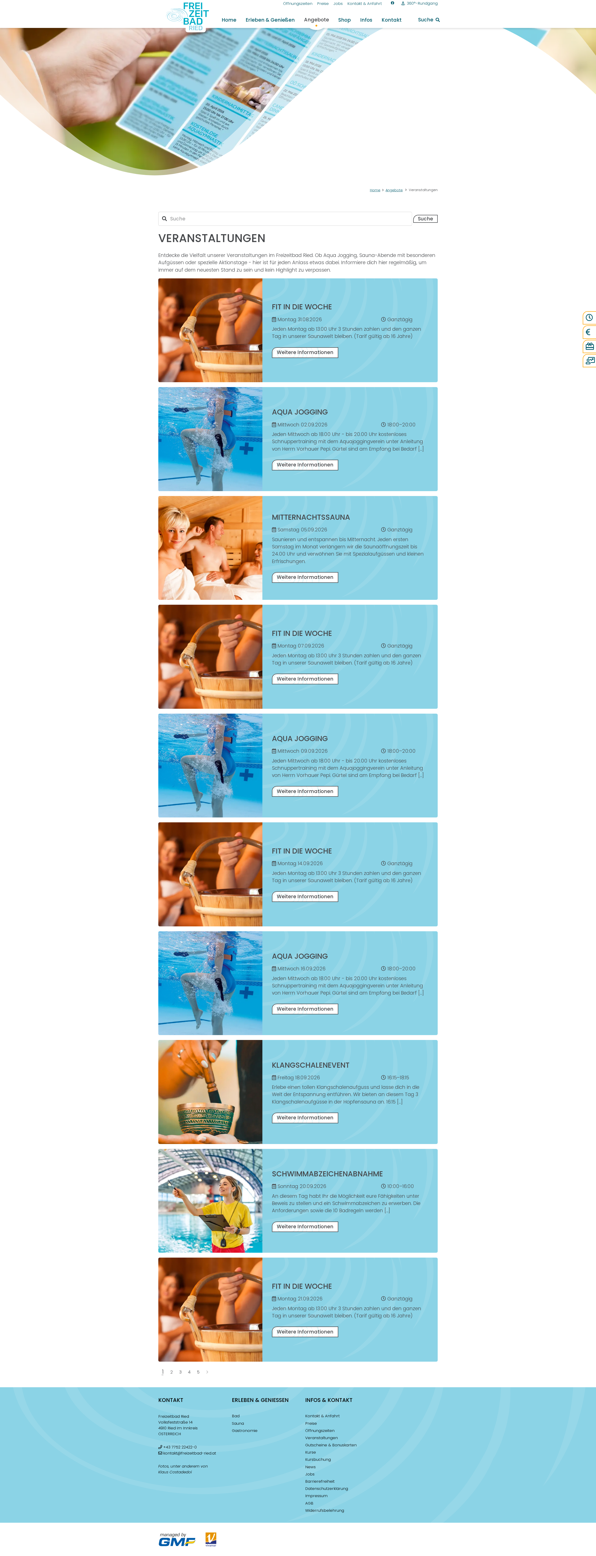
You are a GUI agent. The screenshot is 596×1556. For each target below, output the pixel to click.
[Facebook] (392, 3)
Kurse (310, 1452)
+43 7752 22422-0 (180, 1447)
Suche (425, 218)
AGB (309, 1503)
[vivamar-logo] (211, 1539)
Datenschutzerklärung (326, 1488)
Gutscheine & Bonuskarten (331, 1445)
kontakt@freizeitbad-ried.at (189, 1453)
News (310, 1467)
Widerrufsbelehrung (324, 1510)
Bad (236, 1416)
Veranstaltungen (321, 1438)
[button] (429, 20)
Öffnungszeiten (320, 1430)
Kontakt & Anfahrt (322, 1416)
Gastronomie (244, 1430)
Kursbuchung (318, 1459)
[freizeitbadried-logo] (184, 17)
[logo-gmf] (177, 1539)
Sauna (238, 1423)
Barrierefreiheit (320, 1481)
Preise (311, 1423)
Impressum (316, 1496)
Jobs (310, 1474)
